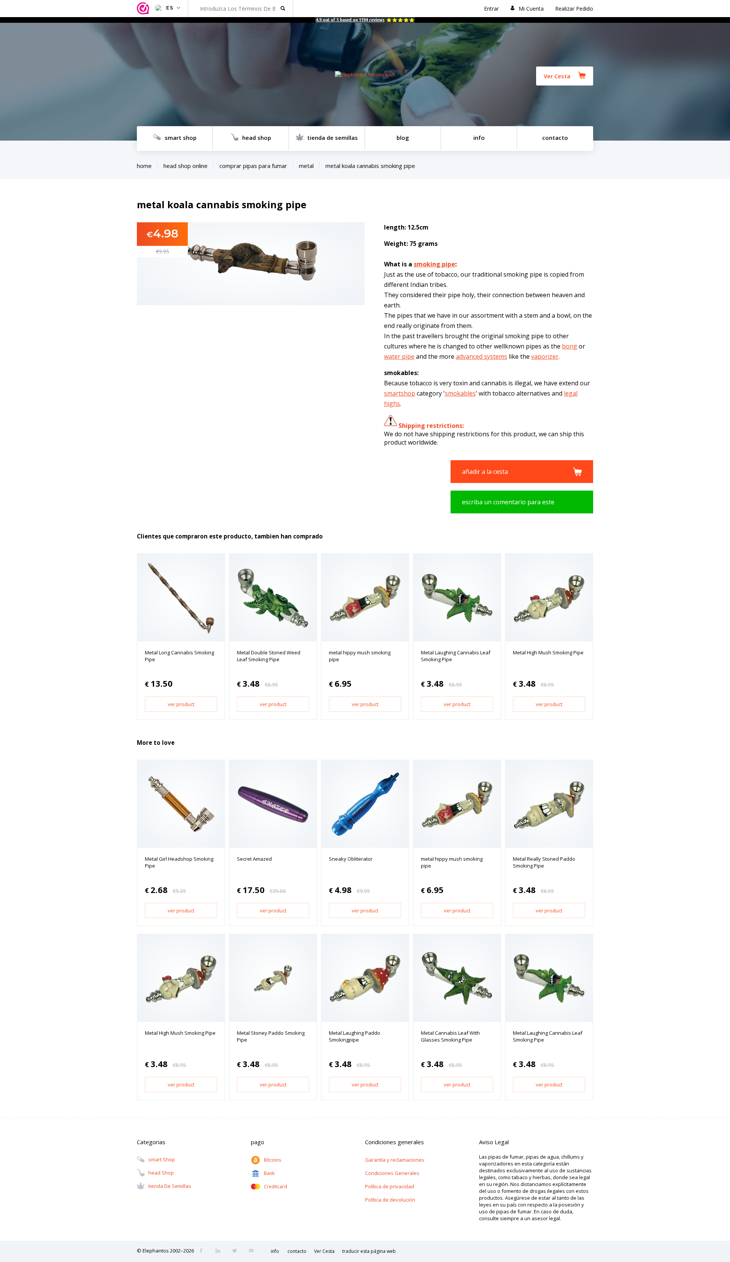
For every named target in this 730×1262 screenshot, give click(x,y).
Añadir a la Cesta (485, 471)
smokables (460, 393)
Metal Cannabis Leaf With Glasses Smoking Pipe (450, 1036)
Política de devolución (390, 1199)
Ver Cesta (557, 76)
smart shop (181, 137)
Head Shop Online (185, 165)
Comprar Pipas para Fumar (253, 165)
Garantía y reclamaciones (394, 1159)
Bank (269, 1173)
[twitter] (236, 1251)
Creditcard (275, 1186)
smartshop (399, 393)
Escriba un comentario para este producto (508, 505)
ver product (181, 704)
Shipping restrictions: (431, 425)
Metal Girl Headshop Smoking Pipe (179, 862)
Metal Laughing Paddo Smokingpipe (354, 1036)
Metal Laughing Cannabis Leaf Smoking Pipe (455, 656)
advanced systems (481, 356)
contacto (555, 137)
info (479, 137)
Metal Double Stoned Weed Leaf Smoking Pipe (268, 656)
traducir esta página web (369, 1251)
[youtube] (253, 1251)
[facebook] (203, 1251)
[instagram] (220, 1251)
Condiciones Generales (392, 1173)
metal (306, 165)
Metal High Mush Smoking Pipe (548, 652)
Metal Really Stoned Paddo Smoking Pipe (544, 862)
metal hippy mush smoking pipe (359, 656)
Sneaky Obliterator (351, 858)
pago (257, 1142)
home (144, 165)
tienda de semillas (332, 137)
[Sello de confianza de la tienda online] (144, 8)
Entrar (491, 8)
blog (403, 137)
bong (569, 346)
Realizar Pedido (574, 8)
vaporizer (545, 356)
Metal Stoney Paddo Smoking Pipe (271, 1036)
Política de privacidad (389, 1186)
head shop (256, 137)
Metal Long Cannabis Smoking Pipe (179, 656)
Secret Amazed (254, 858)
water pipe (399, 356)
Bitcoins (272, 1160)
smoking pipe (434, 264)
